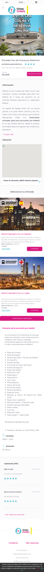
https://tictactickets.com (22, 554)
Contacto (13, 543)
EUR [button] (21, 2)
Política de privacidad (22, 561)
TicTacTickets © (22, 550)
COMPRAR (34, 249)
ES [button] (7, 2)
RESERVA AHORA (34, 74)
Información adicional (22, 318)
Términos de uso (22, 558)
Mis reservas (32, 543)
